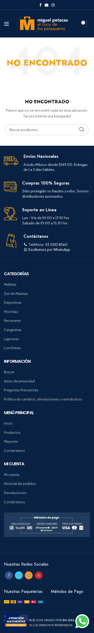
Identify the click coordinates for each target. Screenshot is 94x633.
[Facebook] (9, 575)
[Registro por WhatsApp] (82, 621)
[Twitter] (19, 575)
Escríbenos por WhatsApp (49, 249)
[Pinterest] (39, 575)
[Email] (29, 575)
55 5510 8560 (56, 244)
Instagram (53, 5)
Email (46, 5)
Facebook (40, 5)
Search (81, 129)
